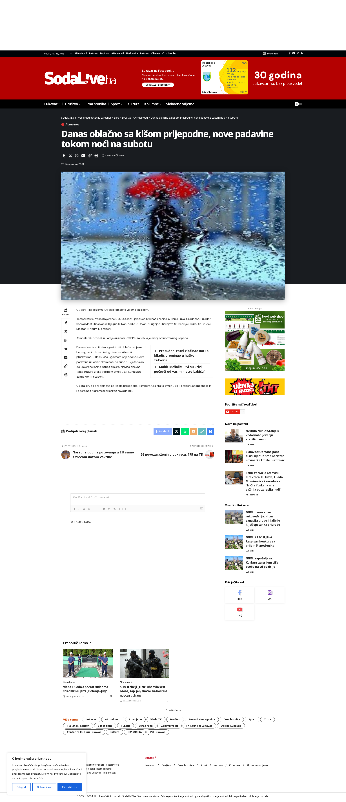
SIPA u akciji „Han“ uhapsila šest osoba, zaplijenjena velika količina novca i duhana (143, 691)
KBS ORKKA (135, 732)
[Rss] (302, 53)
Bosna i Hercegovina (202, 719)
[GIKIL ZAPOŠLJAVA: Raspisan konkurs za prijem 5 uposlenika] (234, 542)
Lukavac (93, 53)
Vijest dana (105, 725)
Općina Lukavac (231, 725)
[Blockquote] (104, 509)
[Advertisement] (108, 25)
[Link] (114, 509)
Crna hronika (169, 53)
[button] (270, 53)
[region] (46, 774)
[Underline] (83, 509)
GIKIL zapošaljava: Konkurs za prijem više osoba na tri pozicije (262, 562)
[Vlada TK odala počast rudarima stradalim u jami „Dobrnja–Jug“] (88, 663)
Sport (252, 719)
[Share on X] (70, 155)
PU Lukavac (157, 732)
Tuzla (267, 719)
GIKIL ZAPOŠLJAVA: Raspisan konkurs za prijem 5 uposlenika (260, 541)
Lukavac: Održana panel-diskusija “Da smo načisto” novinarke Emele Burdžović (265, 456)
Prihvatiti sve (69, 787)
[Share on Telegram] (65, 348)
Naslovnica (132, 53)
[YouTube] (293, 53)
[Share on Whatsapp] (76, 155)
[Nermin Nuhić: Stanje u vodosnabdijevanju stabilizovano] (234, 435)
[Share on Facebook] (63, 155)
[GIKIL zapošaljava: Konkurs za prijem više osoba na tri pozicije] (234, 563)
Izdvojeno (135, 719)
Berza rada (146, 725)
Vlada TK (156, 719)
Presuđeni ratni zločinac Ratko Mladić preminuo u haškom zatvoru (181, 355)
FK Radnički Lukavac (199, 725)
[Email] (83, 155)
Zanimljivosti (169, 725)
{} (119, 508)
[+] (124, 508)
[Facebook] (289, 53)
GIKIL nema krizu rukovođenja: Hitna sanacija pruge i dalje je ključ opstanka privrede (263, 518)
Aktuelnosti (80, 53)
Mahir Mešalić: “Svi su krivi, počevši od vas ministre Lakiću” (179, 369)
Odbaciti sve (44, 787)
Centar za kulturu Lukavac (84, 732)
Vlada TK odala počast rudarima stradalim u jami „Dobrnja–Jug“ (85, 689)
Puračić (125, 725)
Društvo (104, 53)
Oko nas (155, 53)
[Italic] (78, 509)
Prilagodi (21, 787)
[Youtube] (239, 612)
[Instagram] (298, 53)
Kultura (114, 732)
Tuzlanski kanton (78, 725)
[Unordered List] (99, 509)
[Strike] (89, 509)
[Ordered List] (94, 509)
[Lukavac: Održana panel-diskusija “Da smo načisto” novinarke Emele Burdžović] (234, 456)
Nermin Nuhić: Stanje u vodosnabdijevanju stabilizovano (262, 435)
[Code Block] (109, 509)
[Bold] (73, 509)
